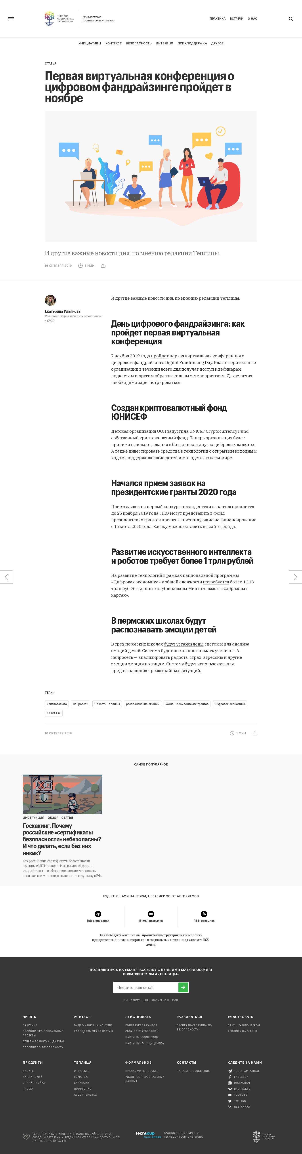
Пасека (28, 1089)
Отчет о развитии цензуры (43, 1041)
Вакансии (81, 1083)
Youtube (240, 1095)
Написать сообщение (193, 1071)
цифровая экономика (230, 704)
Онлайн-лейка (34, 1083)
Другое (217, 43)
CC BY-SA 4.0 (57, 1141)
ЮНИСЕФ (54, 713)
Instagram (242, 1083)
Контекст (113, 43)
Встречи (236, 19)
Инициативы (89, 43)
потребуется (216, 582)
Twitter (240, 1101)
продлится (243, 506)
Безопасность (139, 43)
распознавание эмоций (142, 704)
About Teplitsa (85, 1095)
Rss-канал (242, 1107)
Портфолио (83, 1089)
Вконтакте (242, 1089)
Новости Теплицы (107, 704)
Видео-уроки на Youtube (93, 1025)
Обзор (53, 818)
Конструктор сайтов (141, 1025)
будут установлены (184, 644)
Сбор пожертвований (142, 1031)
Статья (50, 63)
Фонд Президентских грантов (187, 704)
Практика (218, 19)
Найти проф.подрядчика (144, 1043)
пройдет (160, 355)
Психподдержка (192, 43)
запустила (178, 431)
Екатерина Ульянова (62, 311)
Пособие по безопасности (43, 1047)
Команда (81, 1077)
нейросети (80, 704)
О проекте (81, 1071)
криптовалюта (57, 704)
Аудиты (28, 1071)
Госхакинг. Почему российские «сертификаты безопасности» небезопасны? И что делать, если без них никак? (62, 839)
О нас (252, 19)
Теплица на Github (242, 1031)
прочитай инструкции (160, 935)
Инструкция (33, 818)
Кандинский (32, 1077)
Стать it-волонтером (244, 1025)
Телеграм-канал (246, 1071)
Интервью (164, 43)
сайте (215, 526)
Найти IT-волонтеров (141, 1037)
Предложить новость (142, 1071)
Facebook (241, 1077)
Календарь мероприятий (93, 1031)
